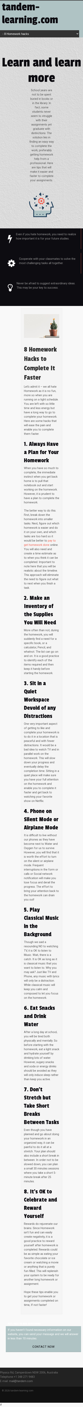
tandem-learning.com (30, 13)
